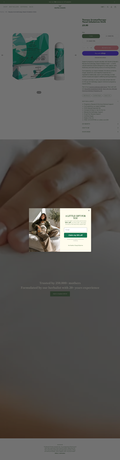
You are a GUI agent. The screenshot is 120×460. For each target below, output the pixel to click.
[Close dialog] (88, 210)
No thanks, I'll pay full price (75, 245)
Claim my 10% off (75, 235)
